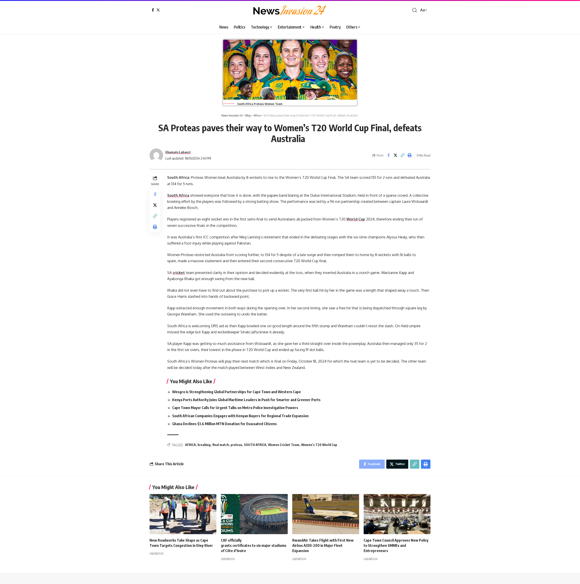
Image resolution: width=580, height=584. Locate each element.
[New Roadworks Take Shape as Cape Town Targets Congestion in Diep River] (183, 514)
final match (220, 445)
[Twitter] (158, 10)
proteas (236, 445)
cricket (179, 272)
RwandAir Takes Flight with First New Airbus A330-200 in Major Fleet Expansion (323, 545)
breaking (204, 445)
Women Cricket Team (283, 445)
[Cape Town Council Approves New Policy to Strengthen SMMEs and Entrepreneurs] (397, 514)
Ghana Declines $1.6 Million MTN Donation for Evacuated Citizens (225, 424)
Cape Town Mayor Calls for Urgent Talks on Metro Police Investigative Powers (235, 407)
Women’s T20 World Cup (319, 445)
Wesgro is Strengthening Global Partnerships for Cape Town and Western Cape (237, 392)
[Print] (409, 155)
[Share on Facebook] (388, 155)
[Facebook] (153, 10)
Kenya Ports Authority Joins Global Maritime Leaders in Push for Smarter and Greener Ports (246, 399)
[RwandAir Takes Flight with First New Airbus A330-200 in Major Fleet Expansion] (325, 514)
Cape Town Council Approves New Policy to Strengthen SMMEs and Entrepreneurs (396, 545)
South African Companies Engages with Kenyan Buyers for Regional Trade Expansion (240, 416)
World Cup (355, 219)
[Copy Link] (402, 155)
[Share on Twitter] (395, 155)
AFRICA (190, 445)
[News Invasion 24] (290, 10)
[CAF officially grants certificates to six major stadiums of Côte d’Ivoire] (254, 514)
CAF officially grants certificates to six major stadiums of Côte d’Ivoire (254, 545)
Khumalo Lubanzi (178, 152)
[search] (414, 10)
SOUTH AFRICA (255, 445)
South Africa (178, 195)
